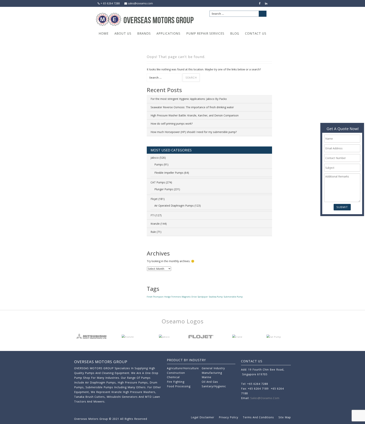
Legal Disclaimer (202, 417)
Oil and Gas (210, 381)
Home (104, 33)
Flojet (154, 199)
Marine (206, 377)
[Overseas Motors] (145, 19)
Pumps (158, 164)
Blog (234, 33)
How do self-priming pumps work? (172, 123)
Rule (153, 232)
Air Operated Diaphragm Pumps (174, 205)
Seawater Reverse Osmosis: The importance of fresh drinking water (192, 107)
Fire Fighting (175, 381)
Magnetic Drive (189, 296)
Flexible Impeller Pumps (168, 172)
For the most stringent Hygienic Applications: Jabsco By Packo (189, 99)
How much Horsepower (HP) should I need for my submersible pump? (194, 132)
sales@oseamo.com (140, 3)
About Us (122, 33)
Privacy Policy (228, 417)
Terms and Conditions (258, 417)
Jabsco (155, 157)
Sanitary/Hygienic (214, 386)
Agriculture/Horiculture (183, 368)
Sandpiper (203, 296)
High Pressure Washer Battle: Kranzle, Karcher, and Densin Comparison (195, 115)
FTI (153, 215)
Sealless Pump (216, 296)
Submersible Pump (233, 296)
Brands (144, 33)
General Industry (213, 368)
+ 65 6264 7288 (110, 3)
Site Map (285, 417)
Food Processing (178, 386)
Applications (168, 33)
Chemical (173, 377)
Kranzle (155, 223)
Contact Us (255, 33)
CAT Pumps (158, 182)
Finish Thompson (155, 296)
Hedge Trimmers (172, 296)
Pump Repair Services (205, 33)
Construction (176, 373)
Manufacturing (212, 373)
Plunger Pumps (163, 189)
